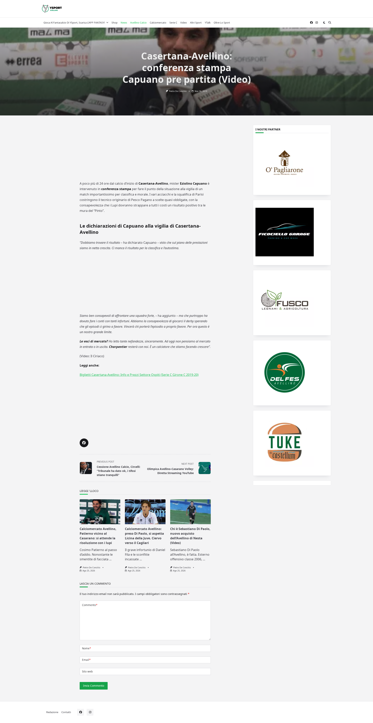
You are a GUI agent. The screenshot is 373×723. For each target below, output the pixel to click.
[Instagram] (316, 22)
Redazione (52, 712)
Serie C (173, 22)
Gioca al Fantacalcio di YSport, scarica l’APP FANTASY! (74, 22)
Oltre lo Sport (222, 22)
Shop (115, 22)
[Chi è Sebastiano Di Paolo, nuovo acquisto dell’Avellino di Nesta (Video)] (190, 511)
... (110, 559)
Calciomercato (158, 22)
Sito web (87, 671)
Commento (89, 605)
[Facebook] (311, 22)
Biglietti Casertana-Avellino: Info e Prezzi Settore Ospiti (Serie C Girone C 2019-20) (139, 375)
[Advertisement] (145, 151)
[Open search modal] (329, 22)
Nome (86, 648)
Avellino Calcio (138, 22)
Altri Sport (196, 22)
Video (183, 22)
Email (86, 660)
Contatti (66, 712)
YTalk (208, 22)
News (124, 22)
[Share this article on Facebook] (84, 442)
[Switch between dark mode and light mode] (324, 22)
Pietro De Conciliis (177, 91)
